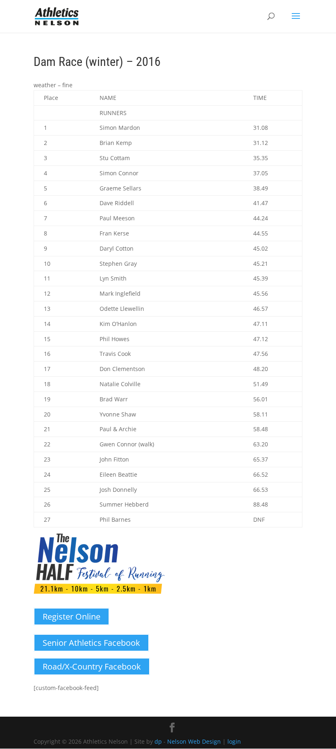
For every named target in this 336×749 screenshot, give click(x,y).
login (234, 741)
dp (158, 741)
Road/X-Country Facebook (92, 666)
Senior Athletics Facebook (91, 642)
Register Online (71, 616)
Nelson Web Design (194, 741)
